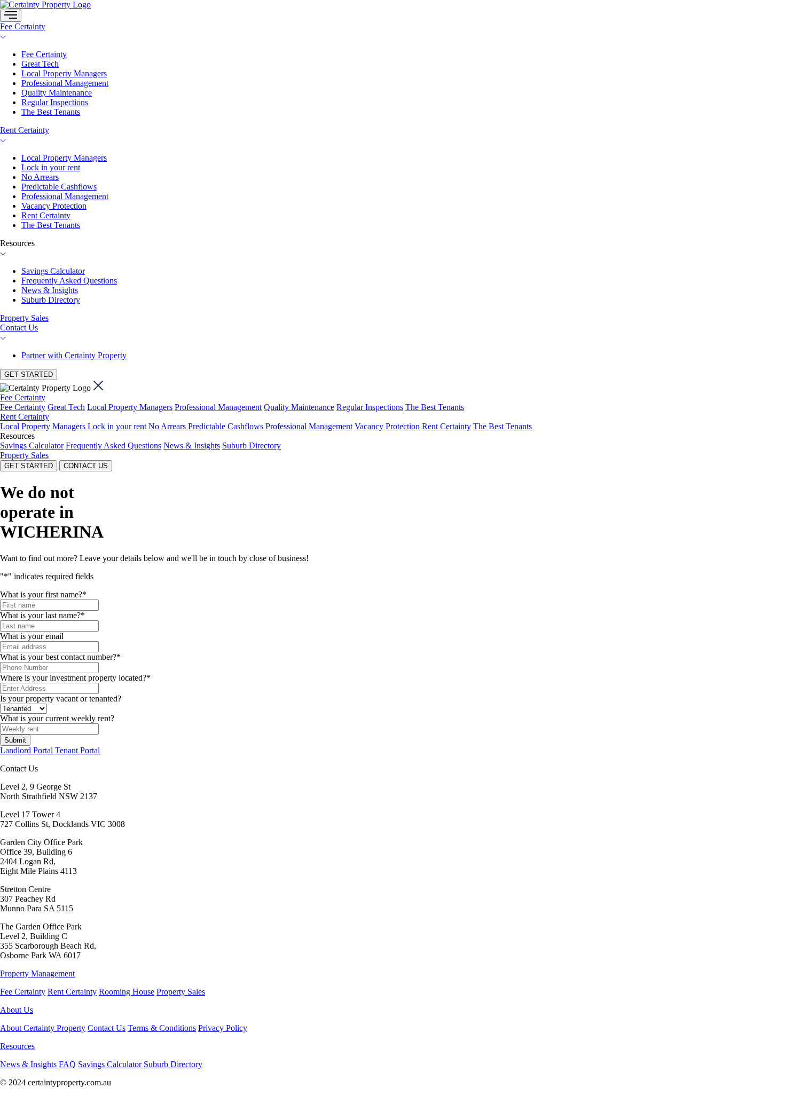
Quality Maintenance (56, 92)
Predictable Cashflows (59, 186)
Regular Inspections (54, 102)
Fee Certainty (22, 26)
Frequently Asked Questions (69, 280)
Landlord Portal (26, 750)
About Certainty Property (42, 1027)
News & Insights (49, 290)
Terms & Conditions (162, 1027)
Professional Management (64, 83)
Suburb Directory (50, 299)
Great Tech (40, 63)
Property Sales (24, 317)
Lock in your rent (50, 167)
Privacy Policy (222, 1027)
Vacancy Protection (54, 205)
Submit (15, 740)
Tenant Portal (77, 750)
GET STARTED (28, 374)
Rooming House (126, 991)
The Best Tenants (50, 111)
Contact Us (19, 327)
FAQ (67, 1064)
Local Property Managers (64, 73)
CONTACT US (86, 466)
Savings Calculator (53, 270)
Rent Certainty (24, 130)
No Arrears (40, 177)
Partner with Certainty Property (74, 355)
